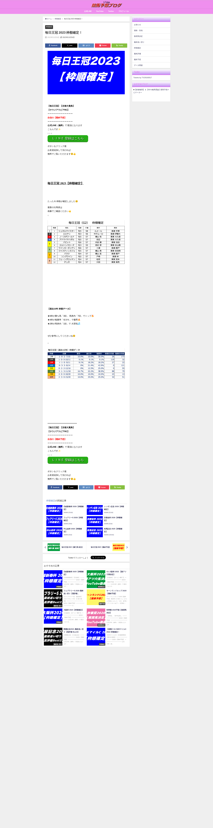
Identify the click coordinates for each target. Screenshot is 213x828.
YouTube (100, 11)
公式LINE (88, 11)
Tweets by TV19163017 (142, 77)
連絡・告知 (138, 30)
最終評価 (137, 54)
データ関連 (138, 65)
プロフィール (123, 11)
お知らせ (137, 24)
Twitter (111, 11)
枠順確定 (49, 27)
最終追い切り (139, 42)
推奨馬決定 (138, 36)
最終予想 (137, 59)
